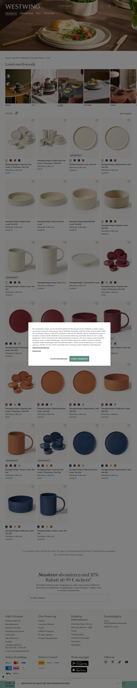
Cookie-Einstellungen (58, 359)
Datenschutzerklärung (40, 348)
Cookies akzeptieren (79, 359)
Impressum (36, 351)
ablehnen (35, 345)
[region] (69, 344)
